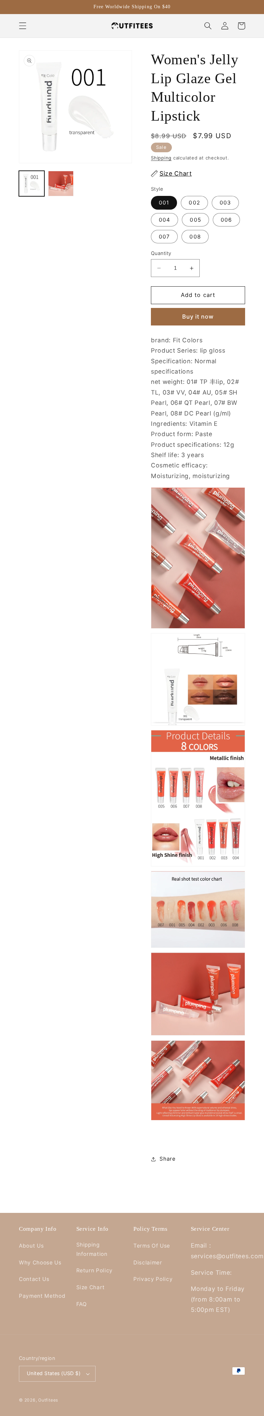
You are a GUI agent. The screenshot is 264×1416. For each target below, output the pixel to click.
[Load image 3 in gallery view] (61, 183)
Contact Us (34, 1279)
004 (164, 220)
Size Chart (90, 1287)
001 (164, 202)
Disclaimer (147, 1262)
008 (194, 236)
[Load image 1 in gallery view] (31, 183)
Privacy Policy (153, 1279)
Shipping (161, 158)
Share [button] (167, 1158)
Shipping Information (92, 1249)
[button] (22, 26)
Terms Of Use (151, 1245)
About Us (31, 1245)
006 (226, 220)
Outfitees (48, 1400)
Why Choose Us (40, 1262)
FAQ (81, 1304)
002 (194, 202)
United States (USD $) (53, 1373)
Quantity (161, 253)
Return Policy (94, 1270)
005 (195, 220)
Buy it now (198, 316)
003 (225, 202)
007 (164, 236)
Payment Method (42, 1296)
